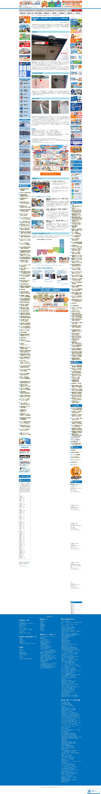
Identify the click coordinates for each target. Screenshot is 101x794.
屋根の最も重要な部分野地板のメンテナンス (68, 756)
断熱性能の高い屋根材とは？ (66, 641)
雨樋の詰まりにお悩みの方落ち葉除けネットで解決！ (49, 658)
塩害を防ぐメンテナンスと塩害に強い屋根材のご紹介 (70, 773)
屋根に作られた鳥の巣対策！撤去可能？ (47, 659)
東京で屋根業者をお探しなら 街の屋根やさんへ (26, 623)
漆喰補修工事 (43, 624)
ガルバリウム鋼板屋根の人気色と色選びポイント (69, 675)
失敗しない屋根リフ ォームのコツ (67, 645)
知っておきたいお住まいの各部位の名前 (68, 705)
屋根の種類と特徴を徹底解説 (66, 703)
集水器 (51, 91)
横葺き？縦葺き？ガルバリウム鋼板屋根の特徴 (69, 669)
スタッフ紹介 (21, 650)
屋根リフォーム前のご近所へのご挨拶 (67, 626)
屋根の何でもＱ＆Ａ (22, 642)
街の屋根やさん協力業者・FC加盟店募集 (25, 658)
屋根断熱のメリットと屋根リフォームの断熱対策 (69, 777)
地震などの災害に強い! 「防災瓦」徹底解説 (68, 681)
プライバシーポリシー (22, 655)
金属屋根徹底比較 (64, 762)
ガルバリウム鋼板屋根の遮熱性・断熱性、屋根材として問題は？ (71, 674)
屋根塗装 (42, 623)
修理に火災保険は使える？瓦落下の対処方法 (68, 690)
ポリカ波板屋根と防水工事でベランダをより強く (48, 664)
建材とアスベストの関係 (65, 754)
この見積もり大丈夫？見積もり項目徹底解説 (68, 627)
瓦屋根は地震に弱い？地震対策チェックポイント (69, 680)
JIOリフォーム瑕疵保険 (23, 628)
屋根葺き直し (70, 13)
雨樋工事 (54, 13)
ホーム (24, 10)
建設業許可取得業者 (22, 652)
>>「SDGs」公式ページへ (23, 565)
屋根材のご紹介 (64, 739)
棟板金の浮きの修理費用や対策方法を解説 (68, 635)
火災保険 (62, 25)
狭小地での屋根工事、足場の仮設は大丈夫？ (68, 661)
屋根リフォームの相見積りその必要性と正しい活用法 (70, 624)
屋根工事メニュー (43, 637)
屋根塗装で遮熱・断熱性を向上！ (67, 640)
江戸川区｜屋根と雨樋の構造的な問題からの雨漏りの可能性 (54, 265)
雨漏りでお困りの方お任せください (46, 642)
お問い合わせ (76, 10)
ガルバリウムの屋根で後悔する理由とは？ (68, 763)
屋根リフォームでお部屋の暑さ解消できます (68, 746)
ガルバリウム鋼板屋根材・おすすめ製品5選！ (69, 668)
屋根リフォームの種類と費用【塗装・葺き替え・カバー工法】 (71, 650)
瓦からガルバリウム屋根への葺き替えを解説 (68, 672)
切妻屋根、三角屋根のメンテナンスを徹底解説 (69, 709)
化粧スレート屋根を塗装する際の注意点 (68, 657)
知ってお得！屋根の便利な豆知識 (67, 704)
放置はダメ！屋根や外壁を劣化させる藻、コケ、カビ (70, 772)
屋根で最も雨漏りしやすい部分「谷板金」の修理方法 (70, 738)
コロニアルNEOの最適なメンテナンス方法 (68, 667)
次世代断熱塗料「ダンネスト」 (66, 778)
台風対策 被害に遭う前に (44, 644)
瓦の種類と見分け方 (65, 749)
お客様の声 (34, 10)
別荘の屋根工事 (43, 661)
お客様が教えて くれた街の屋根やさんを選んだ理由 (27, 643)
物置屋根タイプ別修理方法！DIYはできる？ (47, 653)
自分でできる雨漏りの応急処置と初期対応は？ (69, 733)
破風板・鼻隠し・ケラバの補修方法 (67, 711)
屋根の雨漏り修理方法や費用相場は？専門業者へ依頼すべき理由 (71, 737)
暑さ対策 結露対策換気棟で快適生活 (67, 745)
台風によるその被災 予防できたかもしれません (69, 692)
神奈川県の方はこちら (37, 263)
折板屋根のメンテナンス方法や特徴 (67, 655)
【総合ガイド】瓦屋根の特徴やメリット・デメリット (70, 678)
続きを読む (53, 206)
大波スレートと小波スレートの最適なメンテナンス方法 (70, 769)
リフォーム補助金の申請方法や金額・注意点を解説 (48, 666)
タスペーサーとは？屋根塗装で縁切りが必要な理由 (69, 716)
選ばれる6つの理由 (22, 624)
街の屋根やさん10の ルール (23, 625)
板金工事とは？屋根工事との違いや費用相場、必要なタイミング (71, 634)
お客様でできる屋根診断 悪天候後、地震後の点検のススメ (72, 686)
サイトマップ (21, 657)
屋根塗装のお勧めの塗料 (65, 780)
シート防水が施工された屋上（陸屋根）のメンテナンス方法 (71, 720)
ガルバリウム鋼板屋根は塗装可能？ (67, 673)
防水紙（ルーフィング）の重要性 (67, 755)
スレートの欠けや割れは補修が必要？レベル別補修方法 (70, 652)
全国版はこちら (64, 263)
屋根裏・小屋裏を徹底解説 (66, 744)
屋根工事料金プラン (44, 638)
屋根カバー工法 (31, 13)
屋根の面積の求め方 (65, 740)
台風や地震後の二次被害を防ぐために (67, 691)
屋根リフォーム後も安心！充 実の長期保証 (26, 629)
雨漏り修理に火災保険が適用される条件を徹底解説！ (70, 695)
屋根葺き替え (23, 13)
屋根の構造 (63, 706)
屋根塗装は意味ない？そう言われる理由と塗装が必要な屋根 (71, 715)
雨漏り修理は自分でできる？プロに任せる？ (68, 710)
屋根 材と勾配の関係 (65, 732)
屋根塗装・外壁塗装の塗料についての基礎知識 (69, 779)
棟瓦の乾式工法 (64, 679)
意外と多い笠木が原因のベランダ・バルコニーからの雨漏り (71, 717)
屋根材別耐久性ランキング (66, 760)
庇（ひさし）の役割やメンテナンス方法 (68, 774)
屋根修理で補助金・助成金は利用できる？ (47, 665)
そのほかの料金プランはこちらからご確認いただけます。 (43, 142)
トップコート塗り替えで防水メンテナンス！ (68, 726)
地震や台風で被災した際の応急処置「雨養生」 (69, 743)
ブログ (36, 15)
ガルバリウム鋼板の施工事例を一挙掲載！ (68, 662)
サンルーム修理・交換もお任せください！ (47, 654)
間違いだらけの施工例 (65, 638)
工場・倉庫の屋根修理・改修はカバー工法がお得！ (48, 655)
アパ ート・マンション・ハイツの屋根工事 (47, 649)
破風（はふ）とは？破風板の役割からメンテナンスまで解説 (71, 729)
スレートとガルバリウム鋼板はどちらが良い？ (69, 663)
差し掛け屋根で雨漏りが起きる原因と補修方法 (69, 734)
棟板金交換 (46, 13)
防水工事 (78, 13)
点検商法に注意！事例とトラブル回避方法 (68, 630)
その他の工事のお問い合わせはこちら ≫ (50, 173)
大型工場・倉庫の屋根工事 (45, 648)
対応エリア (21, 651)
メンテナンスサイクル (65, 625)
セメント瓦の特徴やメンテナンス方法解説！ (68, 766)
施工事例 (56, 10)
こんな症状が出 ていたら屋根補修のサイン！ (68, 687)
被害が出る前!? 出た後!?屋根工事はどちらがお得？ (69, 644)
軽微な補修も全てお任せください (46, 641)
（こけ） (46, 116)
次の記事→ (61, 265)
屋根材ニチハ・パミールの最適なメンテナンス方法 (69, 658)
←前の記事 (38, 265)
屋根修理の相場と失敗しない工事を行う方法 (68, 646)
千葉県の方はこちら (50, 263)
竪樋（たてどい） (38, 61)
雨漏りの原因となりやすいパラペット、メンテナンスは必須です (71, 722)
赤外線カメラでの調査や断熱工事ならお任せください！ (49, 652)
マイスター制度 (21, 630)
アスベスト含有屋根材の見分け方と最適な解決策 (69, 750)
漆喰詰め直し (62, 13)
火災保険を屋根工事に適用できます (46, 647)
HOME (33, 15)
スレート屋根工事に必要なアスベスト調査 (68, 751)
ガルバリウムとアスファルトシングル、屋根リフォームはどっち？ (72, 761)
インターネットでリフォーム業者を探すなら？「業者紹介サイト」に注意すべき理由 (72, 632)
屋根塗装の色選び (64, 639)
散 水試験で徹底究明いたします (45, 643)
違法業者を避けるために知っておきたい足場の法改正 (70, 696)
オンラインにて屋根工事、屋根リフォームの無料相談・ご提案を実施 (72, 622)
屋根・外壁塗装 (39, 13)
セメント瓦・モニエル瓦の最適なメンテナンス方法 (69, 767)
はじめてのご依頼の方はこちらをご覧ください (48, 636)
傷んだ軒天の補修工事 (65, 728)
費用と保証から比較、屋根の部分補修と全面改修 (69, 647)
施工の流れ (45, 10)
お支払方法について (22, 631)
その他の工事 (43, 630)
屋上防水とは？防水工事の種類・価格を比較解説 (69, 721)
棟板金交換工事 (43, 625)
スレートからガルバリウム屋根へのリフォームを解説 (70, 664)
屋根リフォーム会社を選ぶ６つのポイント (68, 685)
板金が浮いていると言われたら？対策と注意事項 (69, 633)
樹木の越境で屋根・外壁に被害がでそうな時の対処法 (70, 684)
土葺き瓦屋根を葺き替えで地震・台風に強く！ (69, 768)
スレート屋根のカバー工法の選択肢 (67, 651)
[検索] (81, 17)
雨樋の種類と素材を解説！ (45, 660)
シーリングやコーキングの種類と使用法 (68, 757)
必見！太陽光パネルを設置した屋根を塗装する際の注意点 (70, 656)
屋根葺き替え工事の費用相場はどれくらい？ (47, 667)
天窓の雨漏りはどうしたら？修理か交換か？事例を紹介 (70, 714)
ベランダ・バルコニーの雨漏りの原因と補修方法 (69, 723)
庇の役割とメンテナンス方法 (66, 727)
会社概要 (66, 10)
